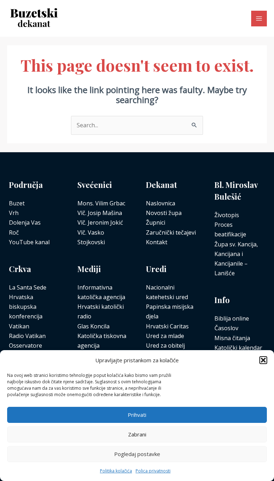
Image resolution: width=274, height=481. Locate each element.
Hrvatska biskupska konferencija (25, 306)
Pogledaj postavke (137, 453)
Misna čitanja (232, 338)
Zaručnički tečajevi (171, 232)
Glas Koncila (93, 326)
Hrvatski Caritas (167, 326)
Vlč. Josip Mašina (99, 213)
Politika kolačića (116, 471)
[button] (263, 360)
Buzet (17, 203)
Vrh (14, 213)
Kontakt (156, 242)
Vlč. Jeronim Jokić (100, 222)
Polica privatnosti (153, 471)
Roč (14, 232)
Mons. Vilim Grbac (101, 203)
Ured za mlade (165, 336)
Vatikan (19, 326)
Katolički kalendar (238, 348)
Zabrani (137, 434)
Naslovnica (160, 203)
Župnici (155, 222)
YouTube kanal (29, 242)
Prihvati (137, 414)
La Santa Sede (27, 287)
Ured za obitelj (165, 345)
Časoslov (226, 328)
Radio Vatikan (27, 336)
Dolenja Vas (25, 222)
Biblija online (231, 318)
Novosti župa (164, 213)
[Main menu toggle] (259, 18)
